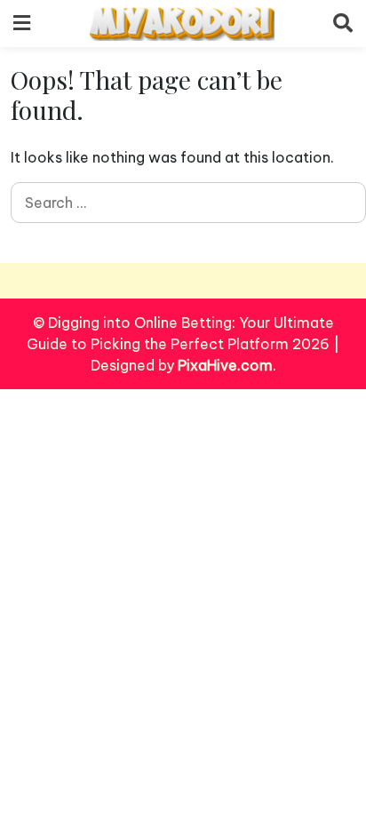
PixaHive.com (225, 365)
